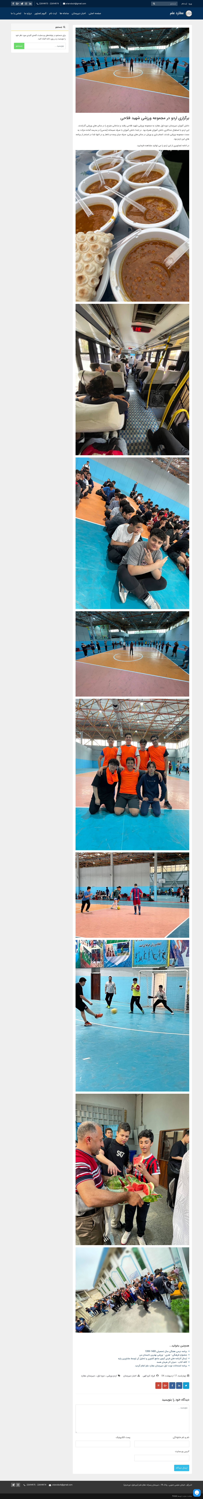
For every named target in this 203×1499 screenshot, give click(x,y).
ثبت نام (53, 13)
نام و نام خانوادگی (181, 1437)
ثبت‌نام (184, 3)
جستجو (19, 46)
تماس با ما (16, 13)
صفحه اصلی (95, 13)
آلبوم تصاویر (40, 13)
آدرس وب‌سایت (182, 1451)
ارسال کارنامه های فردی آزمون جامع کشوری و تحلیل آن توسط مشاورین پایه (152, 1358)
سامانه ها (64, 13)
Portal (174, 1496)
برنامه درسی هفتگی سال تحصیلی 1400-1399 (166, 1351)
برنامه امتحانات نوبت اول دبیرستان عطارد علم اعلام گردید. (161, 1365)
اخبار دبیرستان (79, 13)
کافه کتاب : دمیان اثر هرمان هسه (172, 1362)
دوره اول (100, 1376)
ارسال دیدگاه (181, 1468)
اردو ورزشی (111, 1376)
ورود (190, 3)
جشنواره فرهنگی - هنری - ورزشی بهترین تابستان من (163, 1355)
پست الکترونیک (123, 1437)
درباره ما (28, 13)
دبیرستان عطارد (88, 1376)
